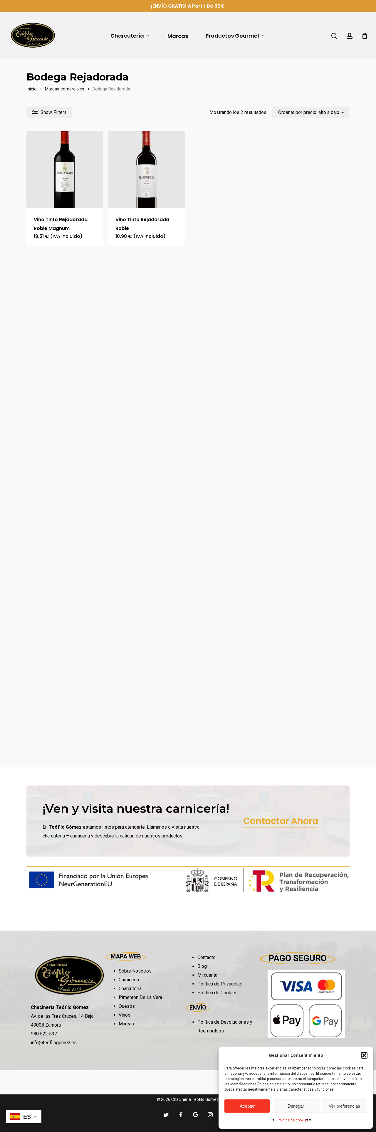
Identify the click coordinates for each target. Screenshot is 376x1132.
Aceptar (247, 1106)
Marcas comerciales (64, 89)
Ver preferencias (344, 1106)
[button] (364, 1055)
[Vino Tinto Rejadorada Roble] (146, 169)
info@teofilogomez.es (54, 1042)
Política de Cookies (217, 992)
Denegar (296, 1106)
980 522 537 (44, 1034)
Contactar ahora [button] (280, 821)
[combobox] (311, 112)
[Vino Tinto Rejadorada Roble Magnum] (64, 169)
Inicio (31, 89)
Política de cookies (293, 1120)
